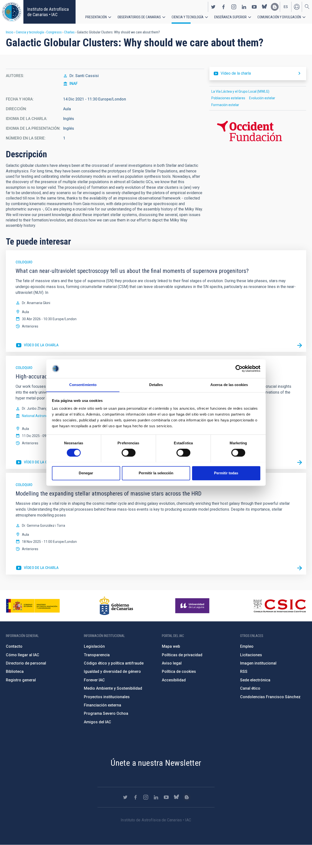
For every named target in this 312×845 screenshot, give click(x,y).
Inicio (9, 32)
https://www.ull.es (193, 606)
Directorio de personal (26, 663)
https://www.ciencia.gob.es (33, 606)
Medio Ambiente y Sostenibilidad (113, 688)
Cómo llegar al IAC (22, 655)
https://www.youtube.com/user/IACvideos (254, 7)
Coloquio (24, 262)
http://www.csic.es (279, 606)
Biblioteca (15, 671)
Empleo (247, 646)
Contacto (14, 646)
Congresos (54, 32)
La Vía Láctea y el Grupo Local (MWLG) (240, 91)
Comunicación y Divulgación (279, 17)
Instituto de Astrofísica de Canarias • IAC (48, 12)
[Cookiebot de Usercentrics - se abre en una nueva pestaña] (239, 368)
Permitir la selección (156, 473)
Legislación (94, 646)
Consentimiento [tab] (83, 385)
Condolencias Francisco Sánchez (270, 697)
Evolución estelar (262, 98)
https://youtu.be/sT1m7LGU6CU (37, 345)
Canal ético (250, 688)
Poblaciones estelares (228, 98)
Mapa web (171, 646)
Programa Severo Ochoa (106, 713)
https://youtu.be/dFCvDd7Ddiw (257, 73)
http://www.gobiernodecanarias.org (116, 606)
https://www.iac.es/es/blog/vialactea (275, 7)
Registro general (21, 680)
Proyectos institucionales (107, 697)
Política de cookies (179, 671)
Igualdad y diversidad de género (112, 671)
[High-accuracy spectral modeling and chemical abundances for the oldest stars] (299, 462)
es (286, 7)
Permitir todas (226, 473)
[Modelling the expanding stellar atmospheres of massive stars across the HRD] (299, 568)
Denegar (86, 473)
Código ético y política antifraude (114, 663)
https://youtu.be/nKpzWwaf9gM (37, 568)
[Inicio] (11, 12)
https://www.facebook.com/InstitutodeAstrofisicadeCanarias (223, 7)
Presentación (96, 17)
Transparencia (97, 655)
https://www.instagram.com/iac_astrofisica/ (234, 7)
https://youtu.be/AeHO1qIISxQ (37, 462)
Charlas (69, 32)
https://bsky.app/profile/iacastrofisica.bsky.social (264, 7)
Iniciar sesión (297, 7)
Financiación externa (102, 705)
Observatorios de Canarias (139, 17)
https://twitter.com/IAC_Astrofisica (213, 7)
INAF (73, 83)
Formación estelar (225, 105)
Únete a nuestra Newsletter (156, 763)
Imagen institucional (258, 663)
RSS (243, 671)
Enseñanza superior (230, 17)
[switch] (129, 453)
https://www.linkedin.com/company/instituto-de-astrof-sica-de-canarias (244, 7)
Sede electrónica (255, 680)
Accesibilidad (174, 680)
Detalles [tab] (156, 385)
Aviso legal (172, 663)
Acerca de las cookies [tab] (229, 385)
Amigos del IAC (97, 722)
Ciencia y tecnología (188, 17)
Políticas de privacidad (182, 655)
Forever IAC (94, 680)
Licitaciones (251, 655)
